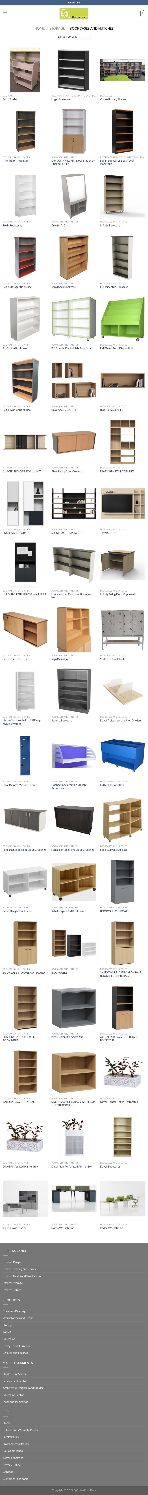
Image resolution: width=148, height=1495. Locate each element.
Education (9, 1338)
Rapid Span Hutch (61, 659)
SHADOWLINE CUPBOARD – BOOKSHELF (20, 1038)
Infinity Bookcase (110, 225)
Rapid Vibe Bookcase (15, 348)
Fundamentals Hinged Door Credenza (24, 849)
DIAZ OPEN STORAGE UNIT (117, 471)
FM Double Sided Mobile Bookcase (71, 348)
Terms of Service (13, 1457)
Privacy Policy (11, 1464)
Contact (8, 1471)
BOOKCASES (59, 972)
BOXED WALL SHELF (112, 409)
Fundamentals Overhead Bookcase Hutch (71, 596)
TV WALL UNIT (109, 532)
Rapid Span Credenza (15, 659)
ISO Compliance (13, 1450)
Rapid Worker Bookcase (17, 409)
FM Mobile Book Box (112, 785)
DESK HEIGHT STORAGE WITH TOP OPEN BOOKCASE (73, 1103)
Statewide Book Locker (113, 659)
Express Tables (12, 1289)
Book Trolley (10, 99)
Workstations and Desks (18, 1318)
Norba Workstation (62, 1228)
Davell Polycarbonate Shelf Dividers (121, 720)
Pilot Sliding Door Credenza (67, 471)
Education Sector (13, 1395)
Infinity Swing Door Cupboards (118, 594)
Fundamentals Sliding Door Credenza (72, 849)
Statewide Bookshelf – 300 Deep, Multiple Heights (22, 722)
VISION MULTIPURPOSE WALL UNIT (24, 594)
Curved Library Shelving (113, 99)
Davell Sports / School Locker (20, 785)
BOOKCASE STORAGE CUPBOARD (24, 972)
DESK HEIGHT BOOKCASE (67, 1037)
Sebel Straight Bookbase (17, 911)
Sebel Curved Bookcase (113, 849)
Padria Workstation (111, 1228)
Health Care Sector (14, 1374)
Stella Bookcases (12, 225)
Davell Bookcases (110, 1166)
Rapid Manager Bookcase (17, 286)
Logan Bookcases (61, 99)
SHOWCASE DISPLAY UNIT (67, 532)
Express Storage (13, 1282)
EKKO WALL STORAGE (16, 532)
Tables (7, 1331)
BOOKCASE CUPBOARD (115, 911)
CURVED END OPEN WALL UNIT (22, 471)
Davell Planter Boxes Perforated (119, 1101)
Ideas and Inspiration (15, 1401)
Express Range (12, 1262)
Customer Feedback (15, 1478)
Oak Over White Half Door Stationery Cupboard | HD (73, 162)
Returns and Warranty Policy (20, 1430)
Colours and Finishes (15, 1352)
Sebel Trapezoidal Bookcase (67, 911)
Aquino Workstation (15, 1228)
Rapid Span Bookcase (63, 286)
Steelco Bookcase (61, 720)
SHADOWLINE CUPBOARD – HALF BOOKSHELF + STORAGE (121, 974)
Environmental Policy (16, 1443)
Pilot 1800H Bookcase (15, 160)
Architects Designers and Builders (24, 1387)
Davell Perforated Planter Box (20, 1166)
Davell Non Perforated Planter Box (71, 1166)
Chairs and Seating (14, 1311)
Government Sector (15, 1381)
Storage (57, 28)
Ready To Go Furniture (17, 1346)
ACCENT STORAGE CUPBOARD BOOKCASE (119, 1038)
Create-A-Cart (60, 225)
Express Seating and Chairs (19, 1269)
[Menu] (5, 13)
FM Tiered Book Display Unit (116, 348)
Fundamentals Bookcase (114, 286)
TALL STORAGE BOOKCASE (19, 1101)
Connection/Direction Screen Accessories (68, 786)
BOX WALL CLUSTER (63, 409)
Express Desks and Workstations (23, 1276)
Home (39, 28)
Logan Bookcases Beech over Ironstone (117, 162)
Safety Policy (11, 1436)
